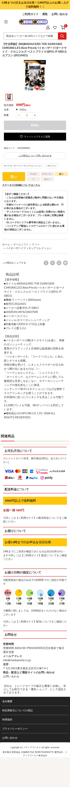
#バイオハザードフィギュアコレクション (23, 166)
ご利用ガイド (30, 14)
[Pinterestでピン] (52, 263)
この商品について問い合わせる (35, 155)
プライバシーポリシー (15, 728)
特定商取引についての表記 (17, 710)
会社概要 (7, 701)
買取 (45, 14)
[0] (63, 27)
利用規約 (7, 719)
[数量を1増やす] (34, 115)
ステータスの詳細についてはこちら (21, 185)
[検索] (62, 36)
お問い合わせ (59, 14)
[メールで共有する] (65, 263)
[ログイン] (48, 27)
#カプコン (52, 166)
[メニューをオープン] (6, 21)
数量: (6, 115)
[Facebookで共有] (46, 263)
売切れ (35, 125)
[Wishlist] (55, 27)
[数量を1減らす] (18, 115)
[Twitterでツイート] (59, 263)
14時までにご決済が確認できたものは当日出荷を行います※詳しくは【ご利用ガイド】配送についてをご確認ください (35, 555)
